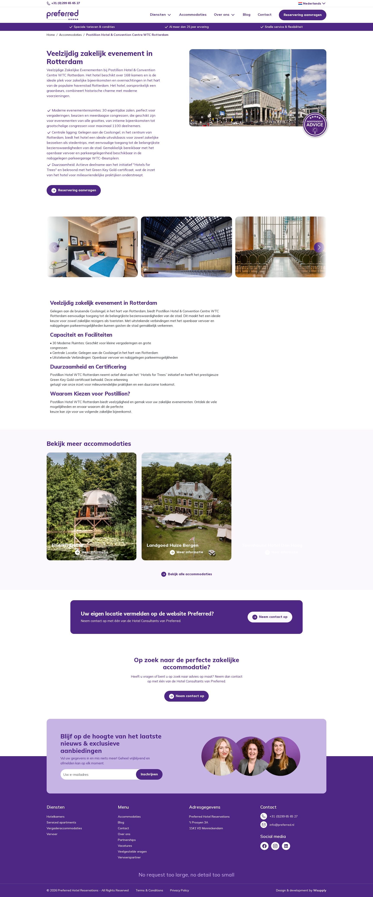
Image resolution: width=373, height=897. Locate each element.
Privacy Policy (179, 890)
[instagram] (275, 846)
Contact (265, 14)
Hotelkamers (56, 816)
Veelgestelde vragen (132, 851)
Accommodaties (193, 14)
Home (51, 35)
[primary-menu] (68, 15)
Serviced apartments (61, 822)
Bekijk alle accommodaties (189, 574)
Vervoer (52, 834)
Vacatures (125, 846)
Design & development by (301, 890)
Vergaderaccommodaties (64, 828)
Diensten (158, 14)
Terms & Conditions (149, 890)
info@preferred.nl (282, 825)
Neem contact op (273, 617)
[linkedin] (286, 846)
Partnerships (127, 840)
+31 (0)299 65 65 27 (65, 3)
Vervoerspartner (129, 857)
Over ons (222, 14)
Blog (246, 14)
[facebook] (264, 846)
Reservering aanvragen (303, 15)
